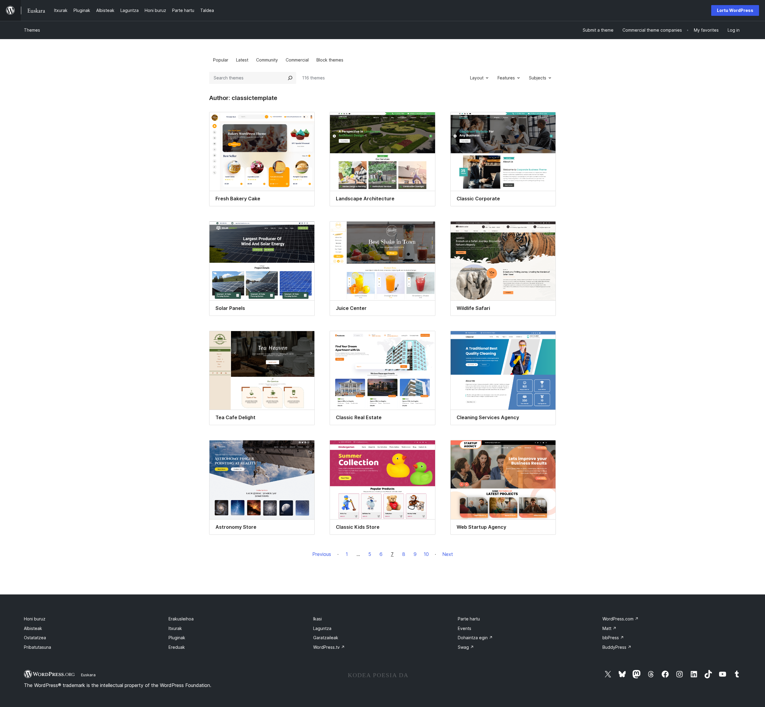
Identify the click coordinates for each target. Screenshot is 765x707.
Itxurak (175, 628)
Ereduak (177, 647)
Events (464, 628)
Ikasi (317, 618)
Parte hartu (469, 618)
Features (506, 77)
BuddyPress (616, 647)
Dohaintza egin (475, 637)
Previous (321, 554)
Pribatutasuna (37, 647)
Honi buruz (34, 618)
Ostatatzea (35, 637)
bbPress (613, 637)
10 (426, 554)
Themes (32, 30)
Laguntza (322, 628)
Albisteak (33, 628)
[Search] (290, 78)
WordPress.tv (329, 647)
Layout (477, 77)
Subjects (537, 77)
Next (447, 554)
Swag (466, 647)
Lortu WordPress (735, 10)
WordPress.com (620, 618)
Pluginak (177, 637)
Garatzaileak (325, 637)
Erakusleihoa (181, 618)
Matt (609, 628)
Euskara (88, 674)
